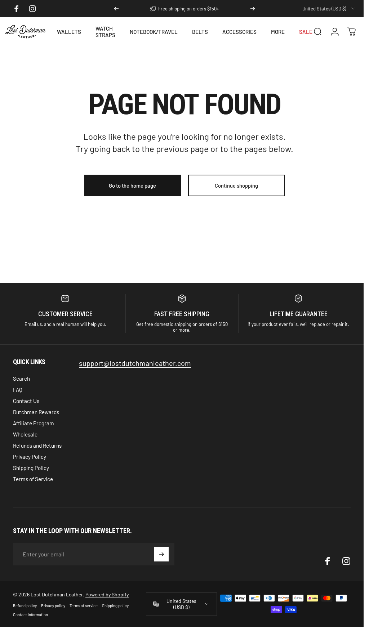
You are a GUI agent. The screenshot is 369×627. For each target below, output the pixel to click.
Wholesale (25, 434)
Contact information (30, 614)
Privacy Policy (29, 456)
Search (21, 378)
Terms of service (84, 605)
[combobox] (329, 8)
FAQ (17, 389)
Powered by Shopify (107, 594)
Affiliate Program (33, 423)
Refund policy (25, 605)
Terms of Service (33, 479)
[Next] (253, 8)
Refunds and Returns (37, 445)
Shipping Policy (31, 468)
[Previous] (116, 8)
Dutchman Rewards (36, 412)
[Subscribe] (161, 554)
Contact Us (26, 401)
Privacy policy (53, 605)
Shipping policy (115, 605)
